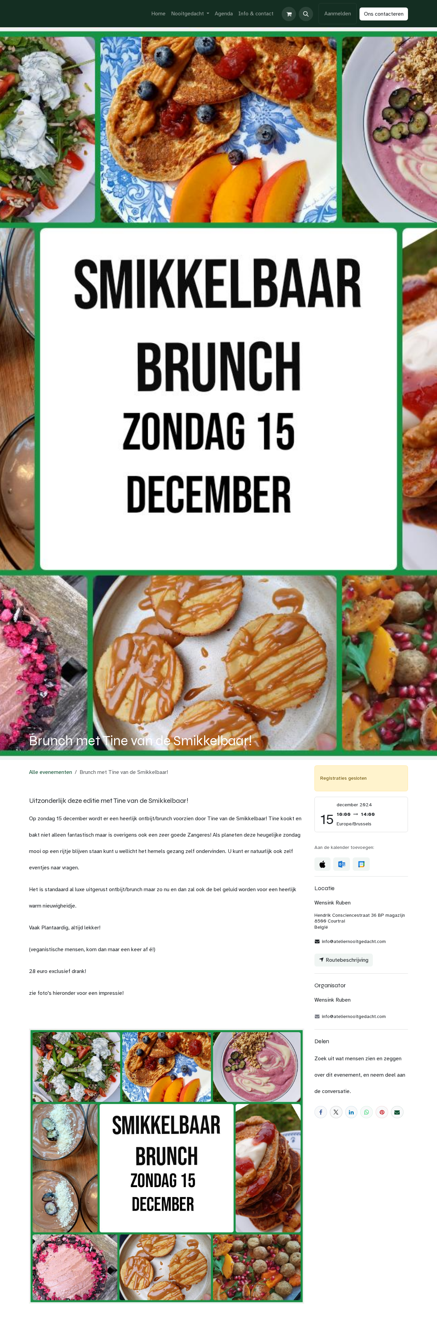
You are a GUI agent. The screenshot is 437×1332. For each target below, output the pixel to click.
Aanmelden (337, 13)
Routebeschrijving (346, 960)
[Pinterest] (382, 1112)
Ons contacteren (384, 14)
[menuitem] (158, 14)
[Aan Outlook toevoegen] (341, 864)
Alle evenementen (50, 772)
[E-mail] (397, 1112)
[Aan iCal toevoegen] (322, 864)
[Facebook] (320, 1112)
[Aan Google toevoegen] (361, 864)
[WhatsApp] (366, 1112)
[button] (306, 14)
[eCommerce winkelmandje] (289, 14)
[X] (336, 1112)
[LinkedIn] (351, 1112)
